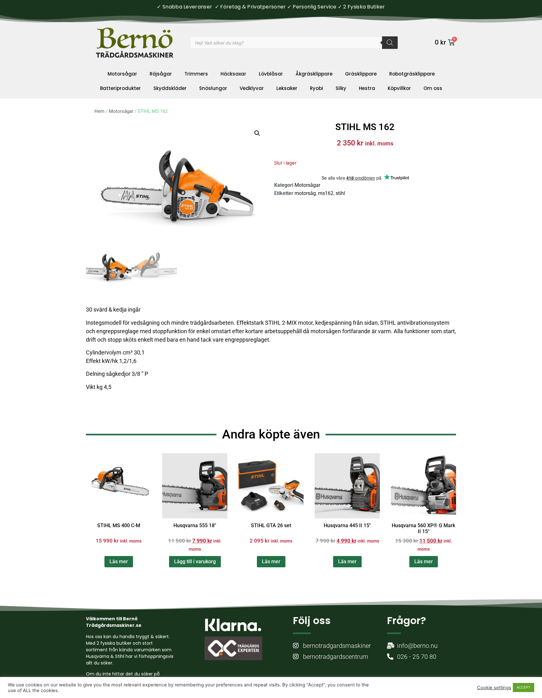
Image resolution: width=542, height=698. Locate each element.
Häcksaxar (233, 74)
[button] (257, 133)
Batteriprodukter (120, 88)
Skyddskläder (170, 88)
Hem (99, 111)
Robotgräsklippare (412, 74)
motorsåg (305, 193)
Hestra (367, 88)
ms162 (325, 193)
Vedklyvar (252, 88)
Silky (341, 88)
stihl (340, 193)
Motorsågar (122, 74)
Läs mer (118, 561)
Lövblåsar (271, 74)
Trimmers (196, 74)
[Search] (390, 42)
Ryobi (316, 88)
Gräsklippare (361, 74)
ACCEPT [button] (523, 687)
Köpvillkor (399, 88)
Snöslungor (213, 88)
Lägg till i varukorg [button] (195, 561)
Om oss (432, 88)
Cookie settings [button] (494, 687)
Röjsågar (161, 74)
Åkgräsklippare (313, 74)
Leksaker (286, 88)
